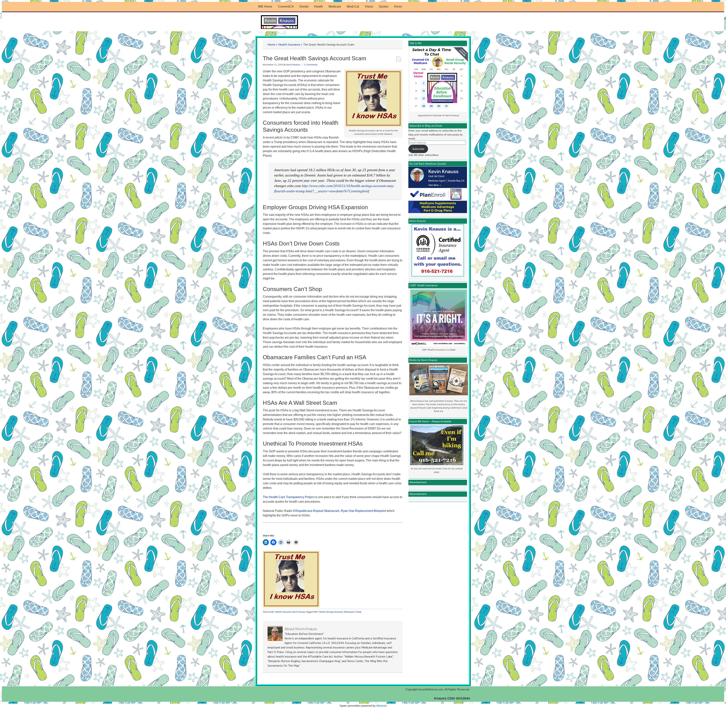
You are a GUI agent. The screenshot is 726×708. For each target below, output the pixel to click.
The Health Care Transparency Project (288, 497)
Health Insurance (289, 44)
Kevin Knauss (298, 611)
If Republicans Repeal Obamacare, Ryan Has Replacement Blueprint (339, 510)
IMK (280, 22)
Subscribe (418, 148)
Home (271, 44)
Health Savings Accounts (330, 611)
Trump (358, 611)
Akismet (381, 705)
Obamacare (348, 611)
